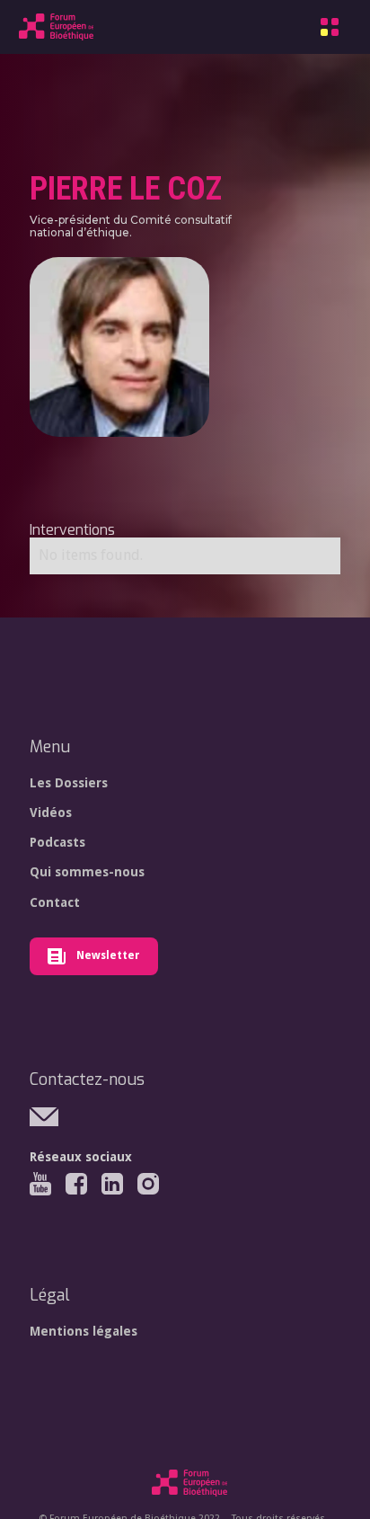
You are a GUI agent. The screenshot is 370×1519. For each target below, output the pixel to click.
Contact (55, 902)
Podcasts (57, 842)
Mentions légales (83, 1331)
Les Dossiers (69, 783)
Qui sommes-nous (87, 872)
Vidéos (51, 812)
